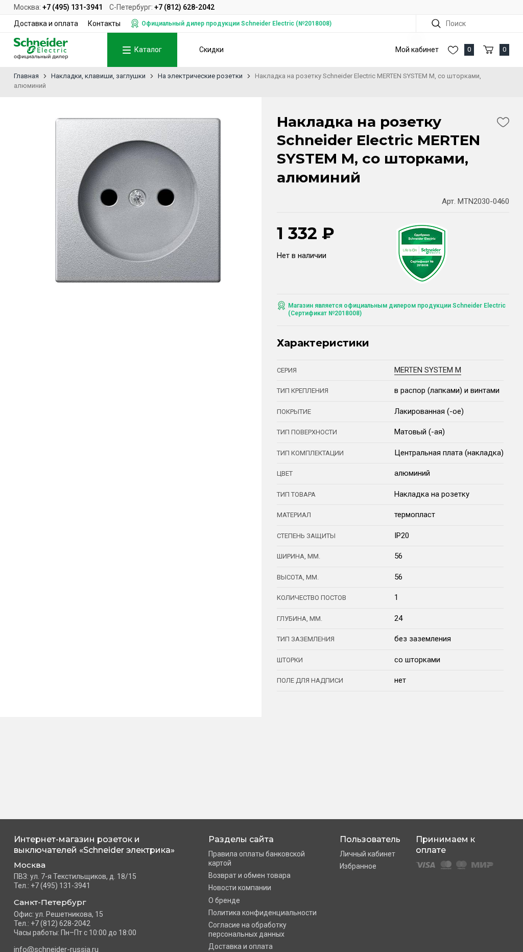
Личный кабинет (367, 854)
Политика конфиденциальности (262, 913)
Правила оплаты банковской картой (256, 858)
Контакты (104, 23)
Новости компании (239, 888)
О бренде (224, 900)
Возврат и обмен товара (249, 875)
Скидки (211, 49)
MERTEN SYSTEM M (427, 370)
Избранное (358, 866)
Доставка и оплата (46, 23)
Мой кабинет (417, 49)
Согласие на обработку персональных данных (247, 929)
